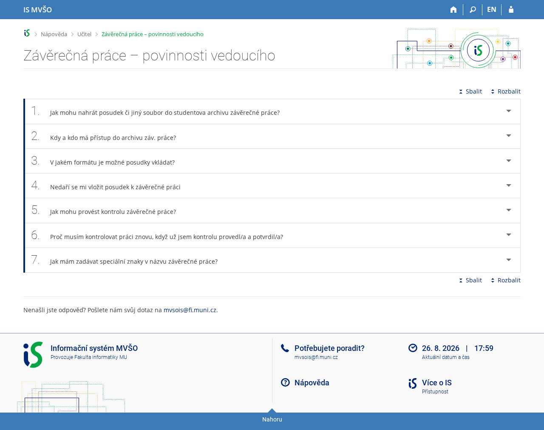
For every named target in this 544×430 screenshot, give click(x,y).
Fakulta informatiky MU (100, 357)
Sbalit (474, 91)
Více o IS (437, 382)
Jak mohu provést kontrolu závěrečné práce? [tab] (103, 210)
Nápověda (54, 34)
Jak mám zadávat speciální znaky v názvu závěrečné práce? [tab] (124, 260)
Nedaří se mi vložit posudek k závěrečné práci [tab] (106, 185)
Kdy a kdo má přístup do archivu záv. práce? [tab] (103, 136)
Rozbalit (509, 91)
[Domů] (453, 9)
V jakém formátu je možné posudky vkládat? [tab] (103, 161)
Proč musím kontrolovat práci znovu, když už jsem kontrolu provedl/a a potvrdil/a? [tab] (157, 235)
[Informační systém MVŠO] (27, 33)
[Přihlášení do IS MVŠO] (511, 9)
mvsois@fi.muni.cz (190, 310)
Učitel (84, 34)
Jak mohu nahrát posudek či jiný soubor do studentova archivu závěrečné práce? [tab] (155, 111)
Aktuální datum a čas (446, 357)
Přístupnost (435, 392)
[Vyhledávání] (472, 9)
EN (491, 9)
